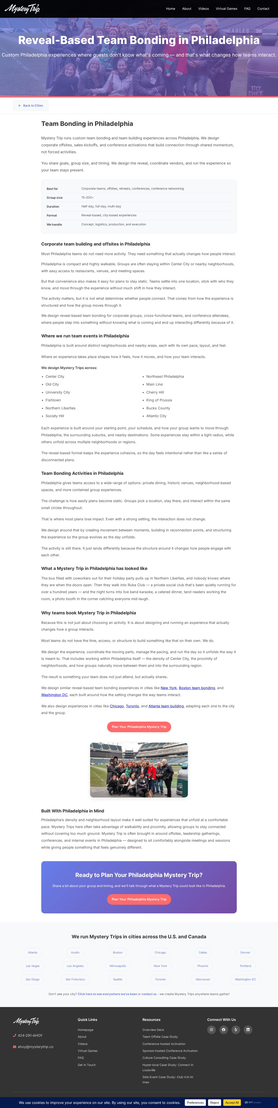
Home (170, 9)
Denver (245, 952)
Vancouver (203, 979)
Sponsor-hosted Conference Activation (170, 1051)
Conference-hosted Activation (163, 1044)
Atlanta (32, 952)
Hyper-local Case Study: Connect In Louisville (167, 1067)
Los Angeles (75, 966)
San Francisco (75, 979)
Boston (117, 952)
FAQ (247, 9)
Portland (245, 966)
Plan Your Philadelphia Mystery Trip (139, 727)
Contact (263, 9)
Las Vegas (33, 966)
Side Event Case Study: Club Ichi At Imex (167, 1079)
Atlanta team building (166, 706)
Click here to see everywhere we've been (107, 994)
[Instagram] (211, 1029)
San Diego (33, 979)
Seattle (117, 979)
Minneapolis (118, 966)
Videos (203, 9)
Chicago (117, 706)
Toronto (132, 706)
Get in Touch (87, 1065)
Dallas (203, 952)
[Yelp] (236, 1029)
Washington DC (54, 695)
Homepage (85, 1030)
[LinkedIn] (248, 1029)
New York (169, 688)
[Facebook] (223, 1029)
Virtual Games (226, 9)
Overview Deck (153, 1030)
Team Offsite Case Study (160, 1036)
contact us (149, 994)
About (186, 9)
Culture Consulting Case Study (164, 1057)
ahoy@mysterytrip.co (35, 1047)
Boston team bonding (197, 688)
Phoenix (202, 966)
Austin (75, 952)
